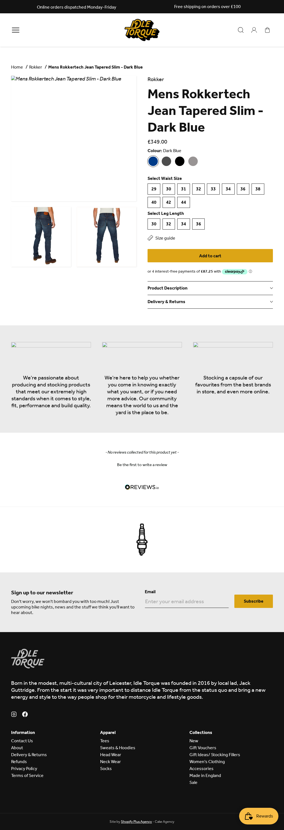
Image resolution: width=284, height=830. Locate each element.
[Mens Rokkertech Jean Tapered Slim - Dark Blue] (153, 161)
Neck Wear (110, 761)
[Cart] (267, 30)
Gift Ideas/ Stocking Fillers (214, 754)
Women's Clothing (207, 761)
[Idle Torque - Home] (142, 30)
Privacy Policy (24, 768)
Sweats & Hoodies (117, 747)
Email (150, 591)
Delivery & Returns (29, 754)
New (193, 740)
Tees (104, 740)
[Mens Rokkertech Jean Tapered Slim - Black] (166, 161)
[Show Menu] (15, 29)
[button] (142, 464)
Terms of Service (27, 775)
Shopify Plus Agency (136, 821)
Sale (193, 782)
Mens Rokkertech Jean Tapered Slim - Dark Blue (95, 67)
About (17, 747)
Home (17, 67)
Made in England (205, 775)
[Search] (240, 30)
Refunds (19, 761)
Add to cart (210, 255)
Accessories (201, 768)
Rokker (35, 67)
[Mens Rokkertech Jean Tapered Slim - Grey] (193, 161)
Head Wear (110, 754)
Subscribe (253, 601)
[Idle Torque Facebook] (25, 715)
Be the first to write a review (142, 464)
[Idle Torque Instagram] (14, 715)
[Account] (254, 30)
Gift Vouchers (202, 747)
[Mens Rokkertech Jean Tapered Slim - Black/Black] (179, 161)
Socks (106, 768)
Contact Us (22, 740)
